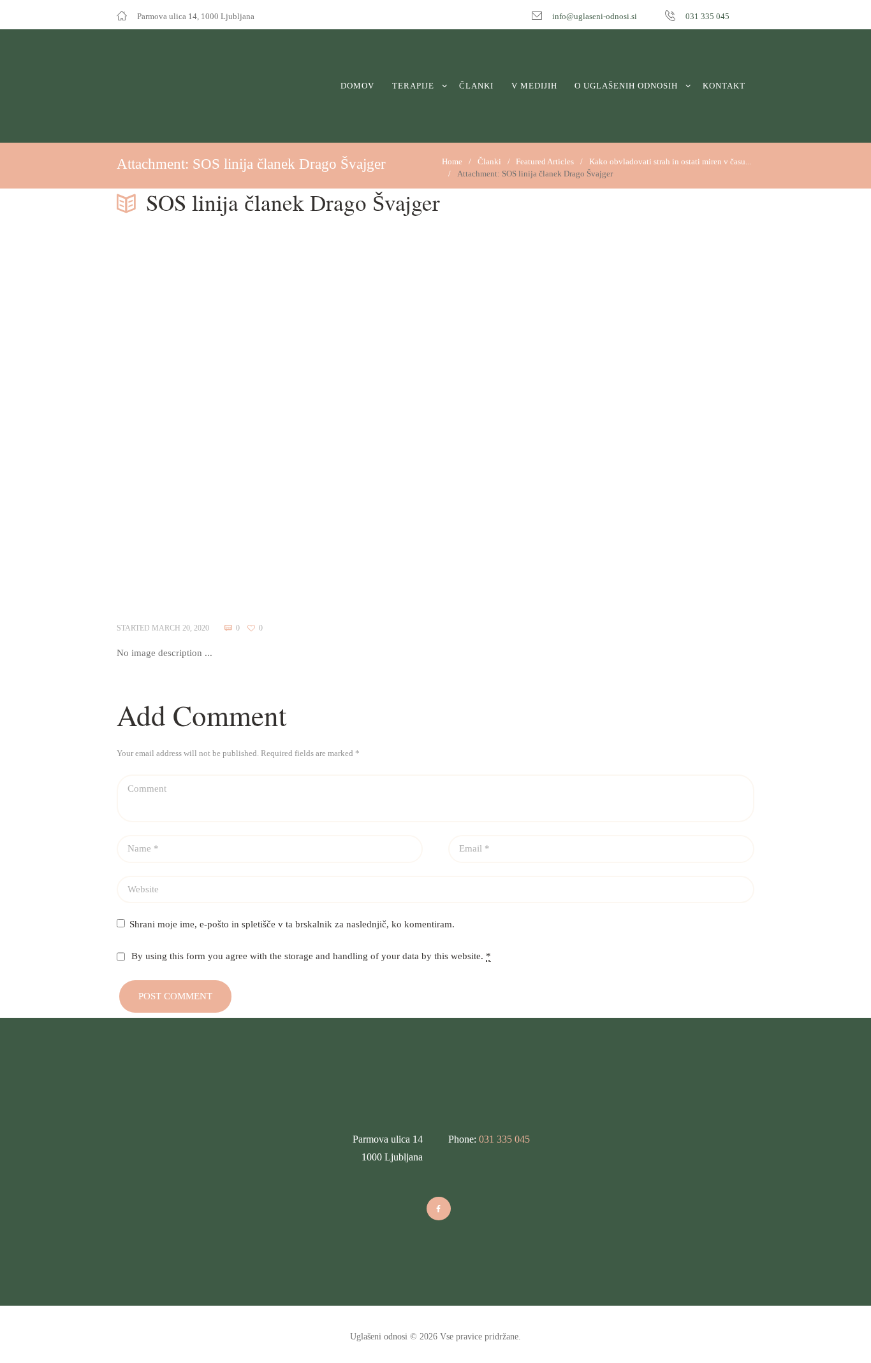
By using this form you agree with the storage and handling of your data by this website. (311, 956)
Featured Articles (545, 161)
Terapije (413, 85)
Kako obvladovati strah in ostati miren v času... (670, 161)
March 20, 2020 (180, 628)
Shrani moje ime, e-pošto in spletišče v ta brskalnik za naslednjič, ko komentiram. (292, 924)
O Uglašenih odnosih (626, 85)
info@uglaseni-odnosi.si (594, 16)
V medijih (534, 85)
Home (452, 161)
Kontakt (724, 85)
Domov (357, 85)
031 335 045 (707, 16)
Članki (476, 85)
